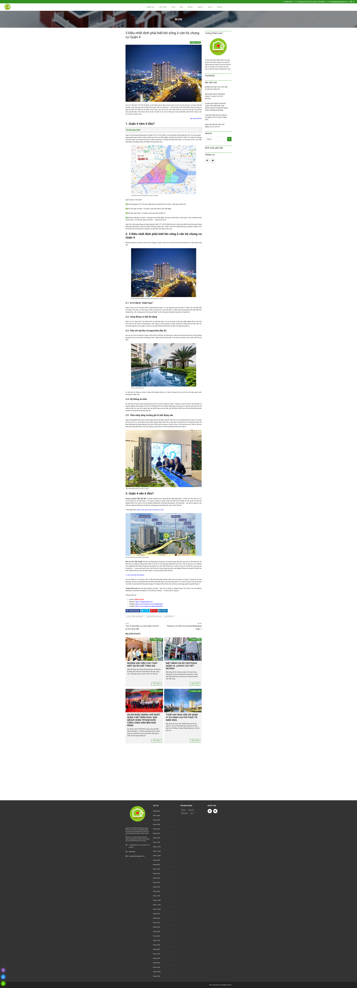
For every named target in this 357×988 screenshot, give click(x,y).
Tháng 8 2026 (156, 811)
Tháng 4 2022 (156, 976)
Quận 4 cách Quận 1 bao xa (154, 616)
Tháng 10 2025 (157, 855)
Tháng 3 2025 (156, 887)
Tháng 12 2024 (157, 900)
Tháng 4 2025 (156, 882)
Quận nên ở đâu (169, 616)
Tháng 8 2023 (156, 949)
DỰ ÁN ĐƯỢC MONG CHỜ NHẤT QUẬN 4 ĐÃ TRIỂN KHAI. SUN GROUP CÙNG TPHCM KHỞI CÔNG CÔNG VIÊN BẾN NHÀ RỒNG (143, 720)
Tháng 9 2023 (156, 945)
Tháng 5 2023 (156, 962)
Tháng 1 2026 (156, 842)
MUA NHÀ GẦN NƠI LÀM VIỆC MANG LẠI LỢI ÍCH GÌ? (215, 126)
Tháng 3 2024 (156, 931)
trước (142, 626)
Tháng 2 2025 (156, 891)
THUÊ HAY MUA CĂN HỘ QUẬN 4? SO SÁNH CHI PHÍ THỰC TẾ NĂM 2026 (182, 717)
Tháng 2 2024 (156, 936)
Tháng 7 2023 (156, 954)
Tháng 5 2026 (156, 824)
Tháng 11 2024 (157, 904)
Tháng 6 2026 (156, 820)
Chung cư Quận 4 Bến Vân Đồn (135, 616)
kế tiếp (184, 626)
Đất (192, 813)
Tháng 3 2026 (156, 833)
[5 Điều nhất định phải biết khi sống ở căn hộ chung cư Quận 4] (164, 73)
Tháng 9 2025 (156, 860)
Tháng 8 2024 (156, 918)
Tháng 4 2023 (156, 967)
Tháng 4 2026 (156, 829)
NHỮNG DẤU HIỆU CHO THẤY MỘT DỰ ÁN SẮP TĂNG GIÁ (142, 664)
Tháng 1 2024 (156, 940)
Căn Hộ (183, 810)
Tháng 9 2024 (156, 913)
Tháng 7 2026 (156, 815)
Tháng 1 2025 (156, 896)
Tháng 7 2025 (156, 869)
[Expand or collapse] (199, 130)
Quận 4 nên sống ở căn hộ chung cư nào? (150, 510)
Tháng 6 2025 (156, 873)
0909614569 (288, 1)
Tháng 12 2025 (157, 846)
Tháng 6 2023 (156, 958)
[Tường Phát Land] (7, 7)
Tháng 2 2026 (156, 838)
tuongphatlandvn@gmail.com (338, 1)
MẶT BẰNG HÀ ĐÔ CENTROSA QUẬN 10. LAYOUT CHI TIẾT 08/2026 (181, 666)
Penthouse (184, 813)
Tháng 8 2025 (156, 864)
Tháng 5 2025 (156, 878)
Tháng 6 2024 (156, 927)
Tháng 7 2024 (156, 922)
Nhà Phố (191, 810)
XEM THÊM (156, 684)
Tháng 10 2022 (157, 971)
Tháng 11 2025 (157, 851)
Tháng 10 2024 (157, 909)
